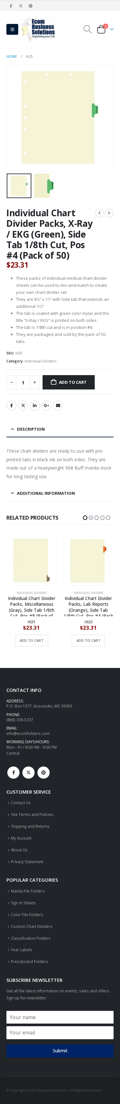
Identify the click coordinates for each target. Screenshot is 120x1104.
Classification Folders (31, 938)
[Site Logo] (38, 29)
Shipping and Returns (30, 826)
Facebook (11, 405)
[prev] (99, 213)
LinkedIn (35, 405)
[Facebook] (11, 6)
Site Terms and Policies (32, 814)
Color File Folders (27, 914)
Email (58, 405)
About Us (19, 849)
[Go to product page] (32, 561)
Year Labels (21, 949)
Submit (60, 1051)
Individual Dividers (40, 361)
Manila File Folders (28, 890)
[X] (21, 6)
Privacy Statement (27, 861)
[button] (12, 29)
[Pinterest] (31, 6)
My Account (21, 838)
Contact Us (21, 802)
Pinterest (43, 772)
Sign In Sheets (23, 902)
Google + (46, 405)
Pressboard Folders (29, 961)
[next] (109, 213)
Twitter (23, 405)
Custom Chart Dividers (31, 926)
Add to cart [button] (32, 640)
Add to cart (73, 382)
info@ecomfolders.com (28, 733)
